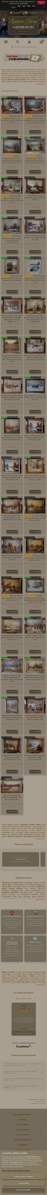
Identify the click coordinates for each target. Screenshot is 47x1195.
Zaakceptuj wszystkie (23, 1190)
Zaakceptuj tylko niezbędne (23, 1176)
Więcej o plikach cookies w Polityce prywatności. (16, 1170)
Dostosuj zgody (23, 1183)
